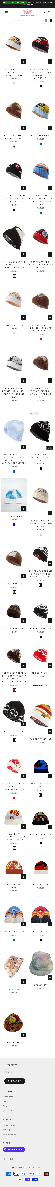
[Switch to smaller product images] (51, 20)
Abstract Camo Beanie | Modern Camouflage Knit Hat (40, 392)
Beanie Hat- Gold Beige (14, 885)
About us (7, 1101)
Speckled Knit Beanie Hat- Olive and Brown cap (41, 328)
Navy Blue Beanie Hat (40, 785)
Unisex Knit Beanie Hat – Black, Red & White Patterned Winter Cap (41, 73)
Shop (5, 1106)
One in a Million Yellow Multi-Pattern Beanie (14, 72)
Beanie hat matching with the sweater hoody (14, 837)
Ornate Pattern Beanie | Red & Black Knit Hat (41, 265)
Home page (8, 1096)
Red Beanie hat (41, 932)
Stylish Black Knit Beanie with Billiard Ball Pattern (14, 199)
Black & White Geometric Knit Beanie (40, 457)
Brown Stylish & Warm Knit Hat (14, 136)
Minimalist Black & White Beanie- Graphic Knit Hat (14, 265)
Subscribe (14, 1081)
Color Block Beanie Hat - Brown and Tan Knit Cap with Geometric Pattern (14, 677)
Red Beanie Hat (41, 673)
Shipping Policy (9, 1134)
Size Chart (7, 1110)
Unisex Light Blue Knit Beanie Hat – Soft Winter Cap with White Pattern (14, 458)
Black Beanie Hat (40, 628)
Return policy (8, 1129)
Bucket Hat (41, 985)
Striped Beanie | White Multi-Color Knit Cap (40, 523)
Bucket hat (14, 989)
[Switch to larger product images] (46, 20)
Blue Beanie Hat (40, 135)
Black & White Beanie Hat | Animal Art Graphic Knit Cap (14, 392)
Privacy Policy (9, 1125)
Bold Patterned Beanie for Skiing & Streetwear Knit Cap (40, 200)
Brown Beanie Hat (14, 584)
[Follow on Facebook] (4, 1159)
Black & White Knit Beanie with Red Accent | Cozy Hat (40, 574)
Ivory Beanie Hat (14, 932)
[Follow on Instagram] (11, 1159)
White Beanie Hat (14, 325)
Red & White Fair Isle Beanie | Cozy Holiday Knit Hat (14, 787)
